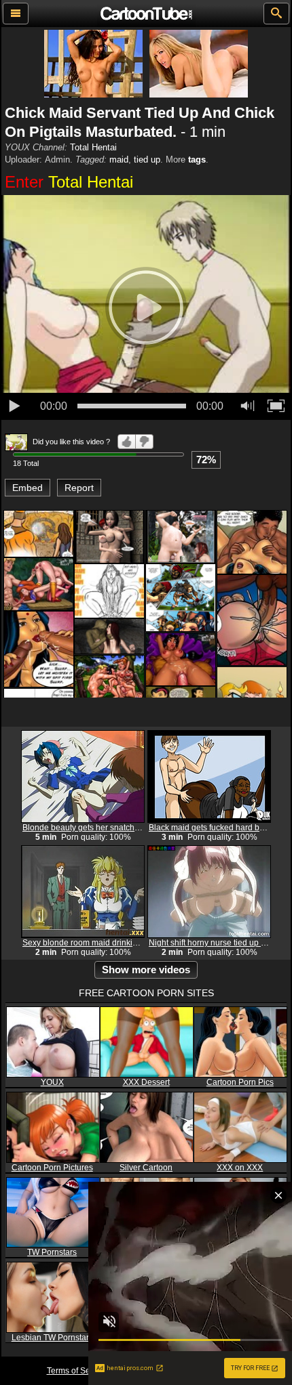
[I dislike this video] (144, 441)
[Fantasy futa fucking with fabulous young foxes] (109, 536)
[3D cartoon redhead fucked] (109, 636)
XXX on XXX (240, 1167)
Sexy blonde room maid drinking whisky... (98, 942)
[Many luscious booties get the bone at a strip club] (252, 620)
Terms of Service (77, 1371)
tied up (147, 159)
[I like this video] (126, 441)
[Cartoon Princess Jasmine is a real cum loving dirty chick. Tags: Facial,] (180, 659)
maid (118, 159)
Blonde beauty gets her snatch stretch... (94, 827)
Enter (69, 182)
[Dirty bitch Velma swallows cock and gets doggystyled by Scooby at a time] (38, 583)
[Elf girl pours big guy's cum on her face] (180, 536)
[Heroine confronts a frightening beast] (38, 533)
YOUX (52, 1082)
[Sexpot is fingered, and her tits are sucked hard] (252, 542)
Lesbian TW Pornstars (52, 1337)
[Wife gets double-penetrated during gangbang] (38, 649)
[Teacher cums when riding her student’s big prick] (109, 590)
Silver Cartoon (146, 1167)
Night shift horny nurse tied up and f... (217, 942)
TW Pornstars (52, 1252)
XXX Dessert (146, 1082)
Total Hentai (93, 147)
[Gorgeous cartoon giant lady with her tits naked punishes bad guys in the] (180, 597)
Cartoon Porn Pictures (52, 1167)
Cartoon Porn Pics (240, 1082)
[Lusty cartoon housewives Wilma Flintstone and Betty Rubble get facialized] (109, 681)
